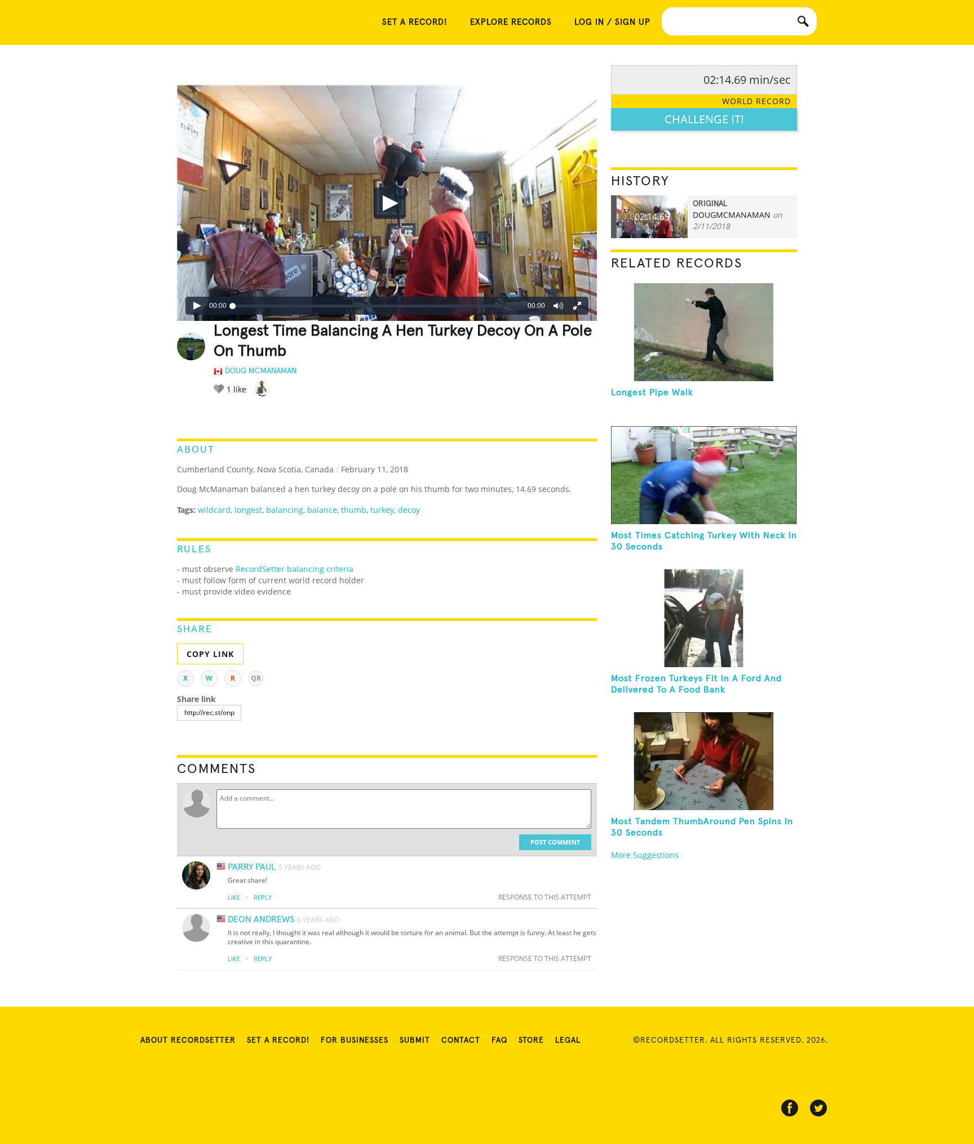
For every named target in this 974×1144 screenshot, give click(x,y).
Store (531, 1040)
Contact (460, 1040)
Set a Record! (278, 1040)
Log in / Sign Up (612, 22)
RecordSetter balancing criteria (294, 569)
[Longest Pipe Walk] (704, 332)
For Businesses (354, 1040)
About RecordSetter (188, 1040)
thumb (353, 509)
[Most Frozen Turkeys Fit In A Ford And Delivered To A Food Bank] (704, 618)
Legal (568, 1040)
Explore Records (511, 22)
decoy (409, 509)
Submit (415, 1040)
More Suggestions (645, 855)
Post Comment (555, 842)
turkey (382, 509)
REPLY (263, 897)
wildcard (214, 509)
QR (256, 678)
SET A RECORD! (415, 22)
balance (322, 509)
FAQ (499, 1040)
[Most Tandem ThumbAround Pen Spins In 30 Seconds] (704, 761)
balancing (284, 509)
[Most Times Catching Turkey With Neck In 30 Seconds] (704, 475)
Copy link (210, 654)
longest (248, 509)
